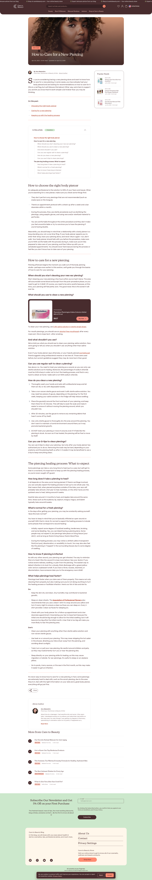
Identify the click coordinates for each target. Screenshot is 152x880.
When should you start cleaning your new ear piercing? (56, 144)
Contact (82, 838)
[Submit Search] (104, 6)
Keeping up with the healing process (45, 115)
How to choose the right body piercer (47, 138)
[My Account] (122, 6)
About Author (63, 73)
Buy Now (81, 319)
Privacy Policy (57, 876)
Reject (101, 875)
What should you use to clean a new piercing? (53, 147)
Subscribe (87, 817)
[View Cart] (126, 6)
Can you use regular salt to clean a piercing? (52, 153)
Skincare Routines (73, 11)
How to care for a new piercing (44, 141)
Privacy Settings (87, 843)
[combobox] (74, 6)
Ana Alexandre (45, 709)
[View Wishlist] (118, 6)
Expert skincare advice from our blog (67, 1)
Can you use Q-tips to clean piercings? (50, 158)
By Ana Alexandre (39, 71)
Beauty (50, 11)
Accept (109, 875)
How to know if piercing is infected (49, 170)
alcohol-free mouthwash (69, 331)
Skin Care (36, 48)
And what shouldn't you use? (47, 150)
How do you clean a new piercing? (49, 155)
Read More (44, 724)
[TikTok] (51, 860)
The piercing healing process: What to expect (49, 162)
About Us (83, 833)
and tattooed (84, 353)
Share (35, 690)
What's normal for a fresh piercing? (49, 167)
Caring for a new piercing (41, 111)
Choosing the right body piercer (43, 106)
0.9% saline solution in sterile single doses (69, 327)
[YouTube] (44, 860)
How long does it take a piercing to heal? (51, 164)
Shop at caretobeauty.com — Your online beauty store (28, 1)
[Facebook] (30, 860)
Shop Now (87, 860)
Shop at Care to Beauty (96, 11)
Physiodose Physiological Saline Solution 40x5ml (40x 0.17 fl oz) (70, 313)
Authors (84, 11)
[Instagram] (37, 860)
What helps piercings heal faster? (49, 173)
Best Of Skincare (60, 11)
